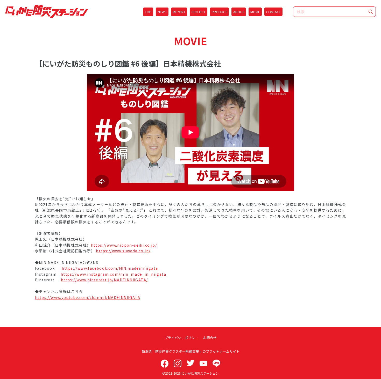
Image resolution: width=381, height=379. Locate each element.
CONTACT (273, 11)
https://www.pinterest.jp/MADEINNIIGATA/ (104, 279)
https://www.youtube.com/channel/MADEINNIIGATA (87, 297)
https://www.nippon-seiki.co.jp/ (124, 245)
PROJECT (199, 11)
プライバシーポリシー (181, 337)
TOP (148, 11)
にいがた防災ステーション (200, 373)
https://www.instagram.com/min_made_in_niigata (113, 274)
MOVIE (255, 11)
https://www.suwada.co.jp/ (123, 250)
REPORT (179, 11)
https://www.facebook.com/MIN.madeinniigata (110, 268)
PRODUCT (219, 11)
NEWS (162, 11)
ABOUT (238, 11)
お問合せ (210, 337)
